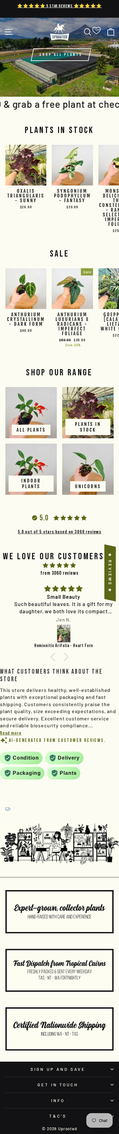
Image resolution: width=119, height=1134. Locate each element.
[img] (59, 565)
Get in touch (58, 1084)
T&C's (58, 1116)
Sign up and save (57, 1069)
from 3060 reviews (59, 573)
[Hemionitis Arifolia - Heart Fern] (59, 633)
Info (58, 1100)
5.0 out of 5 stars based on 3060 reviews (59, 531)
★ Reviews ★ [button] (110, 573)
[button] (54, 656)
